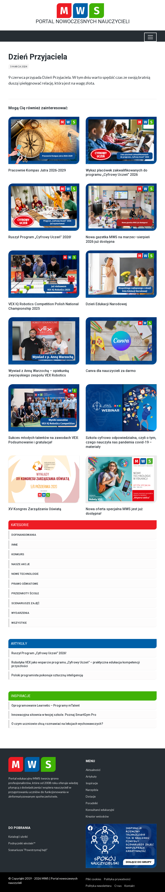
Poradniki (92, 803)
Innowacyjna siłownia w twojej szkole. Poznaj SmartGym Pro (53, 714)
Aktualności (93, 770)
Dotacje (91, 796)
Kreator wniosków (97, 816)
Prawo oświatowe (24, 583)
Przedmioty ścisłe (25, 593)
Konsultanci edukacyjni (100, 810)
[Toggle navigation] (150, 37)
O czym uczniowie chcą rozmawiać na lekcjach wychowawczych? (57, 723)
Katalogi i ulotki (18, 836)
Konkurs (17, 554)
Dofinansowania (23, 534)
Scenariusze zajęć (25, 603)
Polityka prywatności (117, 879)
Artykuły (91, 776)
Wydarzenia (20, 612)
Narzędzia (92, 790)
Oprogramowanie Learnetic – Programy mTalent (45, 705)
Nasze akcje (20, 564)
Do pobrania (19, 828)
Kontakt (129, 885)
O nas (118, 885)
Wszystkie (19, 622)
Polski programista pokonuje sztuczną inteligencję (47, 675)
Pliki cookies (93, 879)
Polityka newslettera (99, 885)
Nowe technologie (24, 573)
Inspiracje (92, 783)
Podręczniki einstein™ (21, 843)
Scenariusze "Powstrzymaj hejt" (27, 850)
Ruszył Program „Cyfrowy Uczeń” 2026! (38, 653)
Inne (14, 544)
